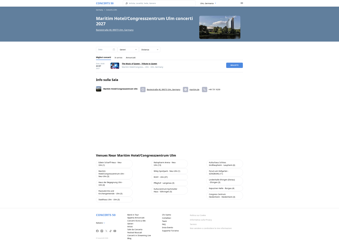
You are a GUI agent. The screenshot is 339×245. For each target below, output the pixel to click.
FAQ (164, 224)
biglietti (234, 65)
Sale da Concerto (134, 229)
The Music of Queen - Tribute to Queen (139, 63)
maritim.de (194, 89)
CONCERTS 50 (104, 3)
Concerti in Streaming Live (139, 235)
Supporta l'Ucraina (170, 230)
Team (164, 221)
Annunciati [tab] (131, 57)
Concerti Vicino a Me (136, 220)
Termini (193, 224)
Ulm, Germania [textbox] (207, 3)
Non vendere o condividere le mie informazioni (211, 228)
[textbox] (101, 223)
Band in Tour (133, 214)
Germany (99, 10)
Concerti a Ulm (111, 10)
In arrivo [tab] (118, 57)
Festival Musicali (134, 232)
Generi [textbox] (123, 49)
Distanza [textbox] (145, 49)
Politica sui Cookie (198, 215)
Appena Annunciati (135, 217)
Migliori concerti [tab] (103, 57)
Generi (130, 223)
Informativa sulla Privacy (201, 220)
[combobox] (208, 3)
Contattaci (166, 218)
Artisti (130, 226)
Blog (129, 238)
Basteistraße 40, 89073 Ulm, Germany (114, 29)
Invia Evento (167, 227)
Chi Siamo (166, 214)
